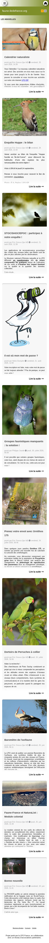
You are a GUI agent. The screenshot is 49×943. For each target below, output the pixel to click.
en (45, 11)
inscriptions (19, 177)
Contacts (27, 928)
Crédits (34, 928)
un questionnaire (21, 260)
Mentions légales (18, 928)
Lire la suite (35, 92)
